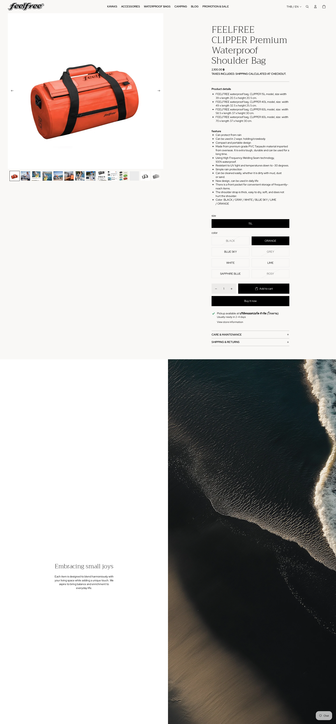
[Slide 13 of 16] (145, 176)
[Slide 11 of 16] (123, 176)
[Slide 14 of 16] (156, 176)
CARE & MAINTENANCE (227, 334)
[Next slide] (160, 91)
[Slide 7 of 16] (80, 176)
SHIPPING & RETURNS (226, 342)
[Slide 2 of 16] (25, 176)
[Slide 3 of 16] (36, 176)
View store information (230, 322)
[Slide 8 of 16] (90, 176)
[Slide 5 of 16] (58, 176)
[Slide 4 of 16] (47, 176)
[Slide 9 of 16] (101, 176)
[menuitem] (112, 6)
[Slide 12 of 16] (134, 176)
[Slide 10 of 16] (112, 176)
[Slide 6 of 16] (69, 176)
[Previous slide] (11, 91)
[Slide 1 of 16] (14, 176)
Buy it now (250, 301)
